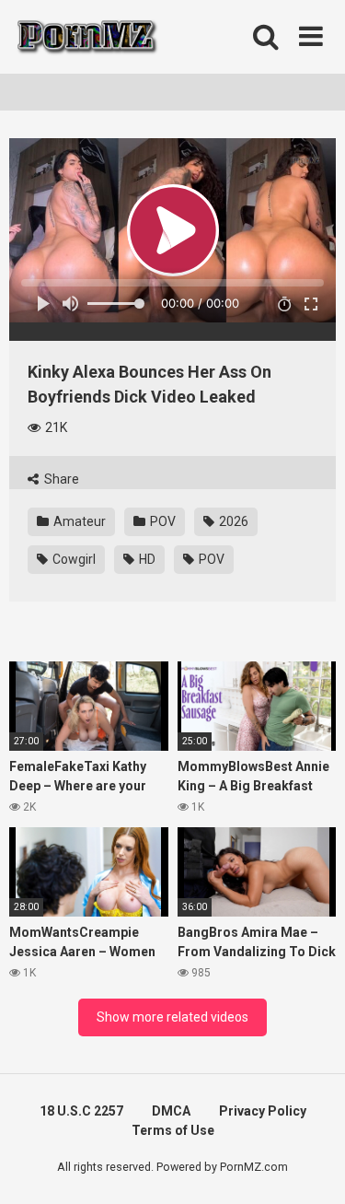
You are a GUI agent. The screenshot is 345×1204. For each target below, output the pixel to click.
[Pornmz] (85, 37)
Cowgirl (73, 559)
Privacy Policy (262, 1111)
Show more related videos (172, 1017)
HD (145, 559)
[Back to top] (311, 1167)
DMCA (171, 1111)
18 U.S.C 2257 (81, 1111)
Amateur (78, 521)
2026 (232, 521)
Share (60, 479)
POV (161, 521)
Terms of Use (173, 1130)
